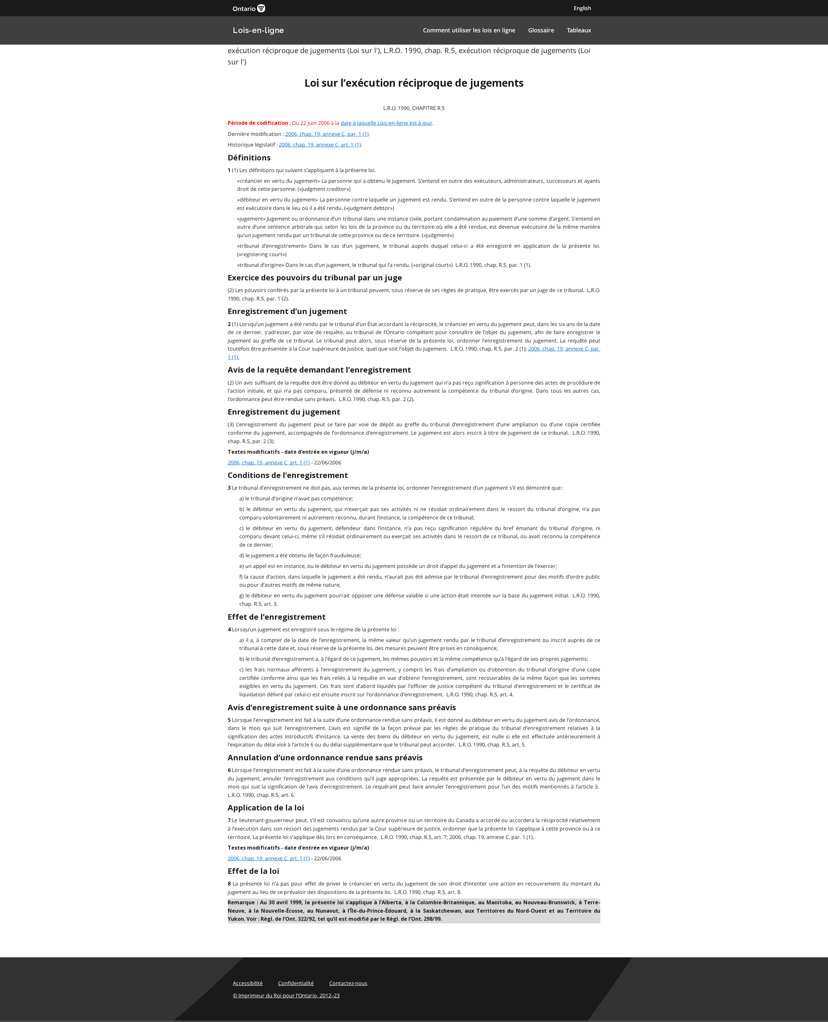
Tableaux (579, 30)
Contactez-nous (348, 983)
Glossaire (541, 30)
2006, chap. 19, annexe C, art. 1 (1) (320, 144)
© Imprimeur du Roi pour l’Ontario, (286, 995)
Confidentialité (296, 983)
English (582, 8)
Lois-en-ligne (258, 30)
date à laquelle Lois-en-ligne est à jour (386, 122)
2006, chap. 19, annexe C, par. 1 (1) (327, 133)
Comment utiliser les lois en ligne (469, 30)
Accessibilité (248, 983)
